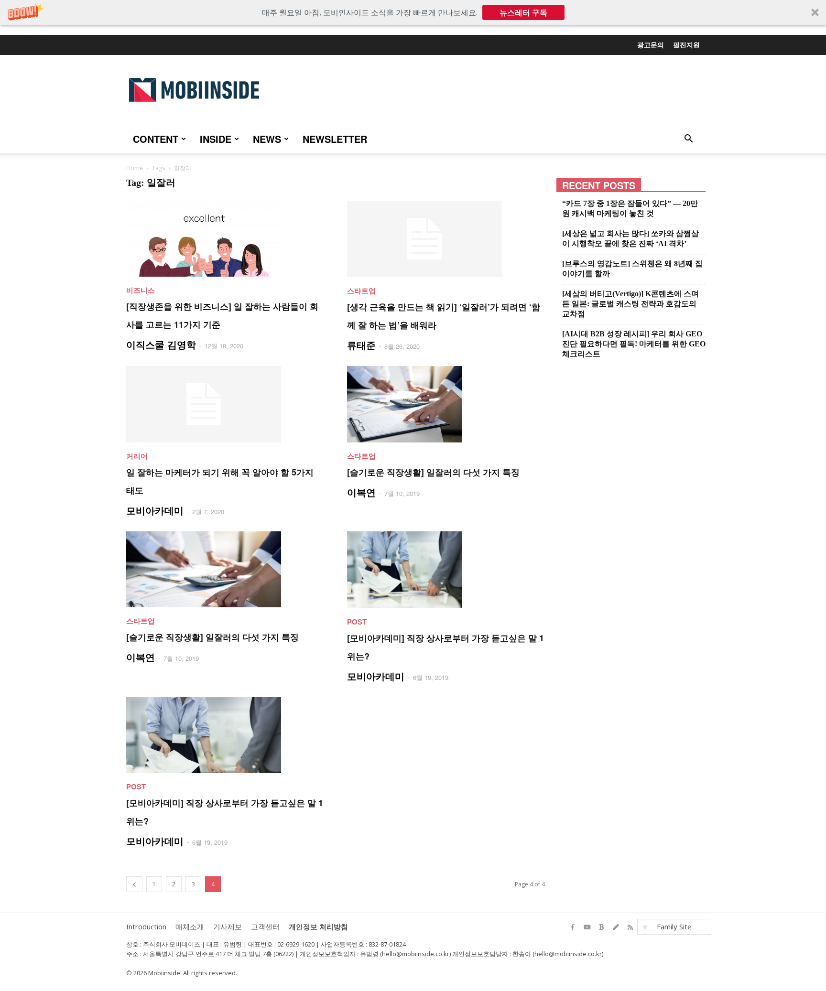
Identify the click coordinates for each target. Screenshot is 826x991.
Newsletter (335, 139)
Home (134, 168)
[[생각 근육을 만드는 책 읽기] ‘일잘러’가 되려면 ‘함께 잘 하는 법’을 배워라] (446, 239)
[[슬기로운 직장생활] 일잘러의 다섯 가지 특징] (446, 404)
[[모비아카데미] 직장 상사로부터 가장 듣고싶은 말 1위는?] (446, 569)
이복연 (361, 492)
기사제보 (227, 926)
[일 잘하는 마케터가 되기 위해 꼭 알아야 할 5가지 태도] (225, 404)
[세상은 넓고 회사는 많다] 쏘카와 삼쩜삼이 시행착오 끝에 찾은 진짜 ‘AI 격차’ (630, 238)
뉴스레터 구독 (523, 12)
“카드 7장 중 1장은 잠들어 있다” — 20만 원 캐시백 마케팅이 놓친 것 (630, 208)
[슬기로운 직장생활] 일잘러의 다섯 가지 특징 (433, 472)
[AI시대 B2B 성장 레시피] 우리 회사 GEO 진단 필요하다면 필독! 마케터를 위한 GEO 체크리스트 (634, 344)
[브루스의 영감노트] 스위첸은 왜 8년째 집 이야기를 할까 (632, 268)
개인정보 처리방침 (318, 926)
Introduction (146, 926)
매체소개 (189, 926)
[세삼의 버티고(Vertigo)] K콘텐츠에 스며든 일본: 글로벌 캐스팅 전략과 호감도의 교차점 (630, 304)
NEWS (267, 139)
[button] (413, 12)
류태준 (361, 345)
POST (357, 621)
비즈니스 (140, 290)
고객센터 (265, 926)
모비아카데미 (155, 510)
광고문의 (650, 44)
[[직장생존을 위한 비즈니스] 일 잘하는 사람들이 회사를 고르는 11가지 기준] (225, 239)
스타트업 (361, 290)
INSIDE (215, 139)
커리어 (137, 456)
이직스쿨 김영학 (161, 344)
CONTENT (155, 139)
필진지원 (686, 44)
